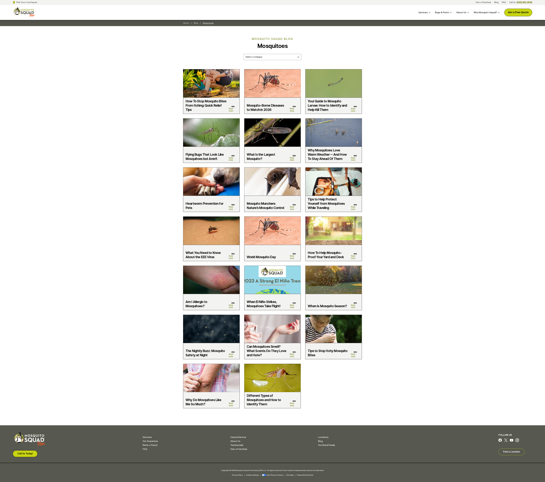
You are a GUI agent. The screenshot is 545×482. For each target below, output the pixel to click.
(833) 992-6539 (524, 2)
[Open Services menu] (429, 12)
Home (186, 23)
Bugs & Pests (442, 12)
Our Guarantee (150, 441)
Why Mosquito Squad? (485, 12)
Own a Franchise (483, 2)
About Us (461, 12)
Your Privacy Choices (275, 475)
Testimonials (236, 445)
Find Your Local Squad (26, 2)
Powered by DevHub (305, 475)
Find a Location (511, 452)
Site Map (290, 475)
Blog (496, 2)
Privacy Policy (237, 475)
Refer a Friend (150, 445)
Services (423, 12)
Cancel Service (238, 437)
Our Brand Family (326, 445)
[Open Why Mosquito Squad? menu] (498, 12)
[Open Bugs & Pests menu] (450, 12)
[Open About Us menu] (467, 12)
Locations (323, 437)
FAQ (504, 2)
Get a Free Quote (518, 12)
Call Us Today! (25, 454)
